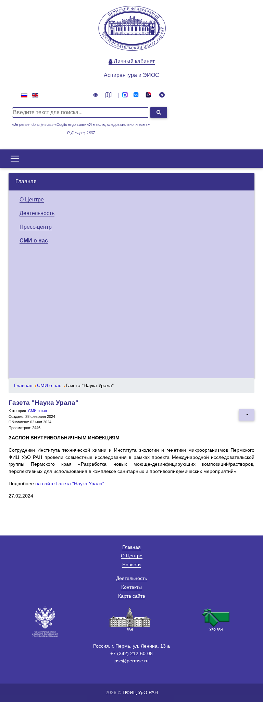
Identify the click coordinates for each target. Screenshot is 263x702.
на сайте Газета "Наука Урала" (69, 483)
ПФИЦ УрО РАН (140, 692)
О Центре (32, 199)
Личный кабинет (133, 61)
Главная (26, 181)
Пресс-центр (36, 227)
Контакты (131, 587)
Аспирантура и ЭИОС (131, 75)
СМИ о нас (34, 240)
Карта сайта (131, 596)
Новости (131, 564)
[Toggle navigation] (14, 158)
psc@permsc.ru (131, 660)
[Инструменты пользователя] (246, 414)
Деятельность (37, 213)
